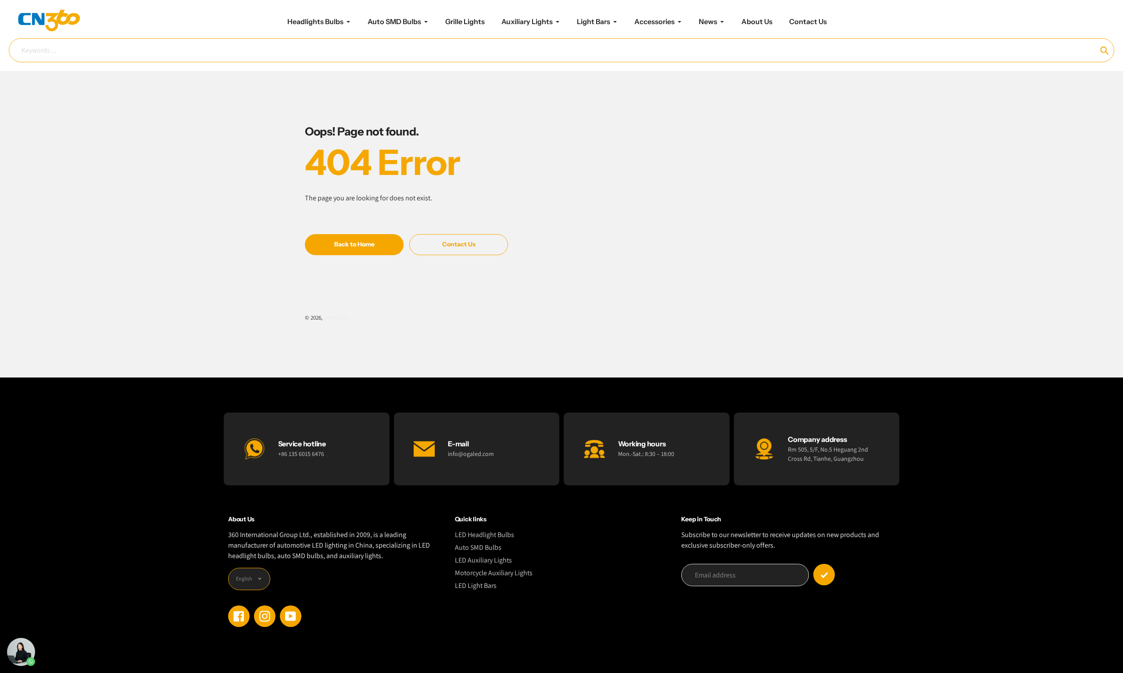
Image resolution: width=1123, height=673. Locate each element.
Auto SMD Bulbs (478, 547)
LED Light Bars (476, 585)
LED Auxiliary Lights (483, 560)
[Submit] (824, 574)
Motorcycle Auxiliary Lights (494, 572)
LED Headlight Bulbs (484, 534)
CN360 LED (336, 317)
